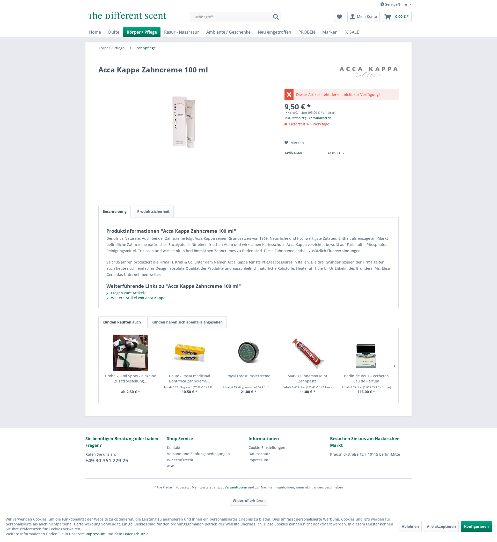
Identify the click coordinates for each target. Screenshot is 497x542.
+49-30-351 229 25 (106, 460)
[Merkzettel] (339, 17)
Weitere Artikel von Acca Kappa (137, 297)
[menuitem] (235, 17)
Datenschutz (259, 453)
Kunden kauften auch (122, 322)
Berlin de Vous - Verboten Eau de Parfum (366, 378)
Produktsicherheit (153, 211)
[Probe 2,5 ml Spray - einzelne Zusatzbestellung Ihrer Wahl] (130, 353)
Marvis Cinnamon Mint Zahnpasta (307, 378)
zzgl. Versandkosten (316, 118)
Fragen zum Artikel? (127, 292)
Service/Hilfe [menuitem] (396, 4)
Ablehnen (410, 526)
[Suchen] (276, 17)
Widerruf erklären (249, 500)
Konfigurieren (476, 526)
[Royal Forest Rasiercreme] (248, 353)
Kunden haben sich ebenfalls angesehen (187, 322)
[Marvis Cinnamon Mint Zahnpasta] (307, 353)
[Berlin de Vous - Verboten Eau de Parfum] (366, 353)
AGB (170, 465)
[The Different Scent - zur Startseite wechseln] (127, 18)
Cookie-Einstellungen (266, 447)
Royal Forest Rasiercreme (248, 375)
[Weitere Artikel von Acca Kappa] (369, 75)
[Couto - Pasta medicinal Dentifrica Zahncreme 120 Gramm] (189, 353)
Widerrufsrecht (180, 459)
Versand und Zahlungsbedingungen (198, 453)
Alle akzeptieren (441, 526)
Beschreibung (115, 211)
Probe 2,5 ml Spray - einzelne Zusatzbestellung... (130, 378)
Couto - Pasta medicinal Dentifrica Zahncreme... (189, 378)
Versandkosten (236, 487)
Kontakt (173, 447)
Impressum (258, 459)
